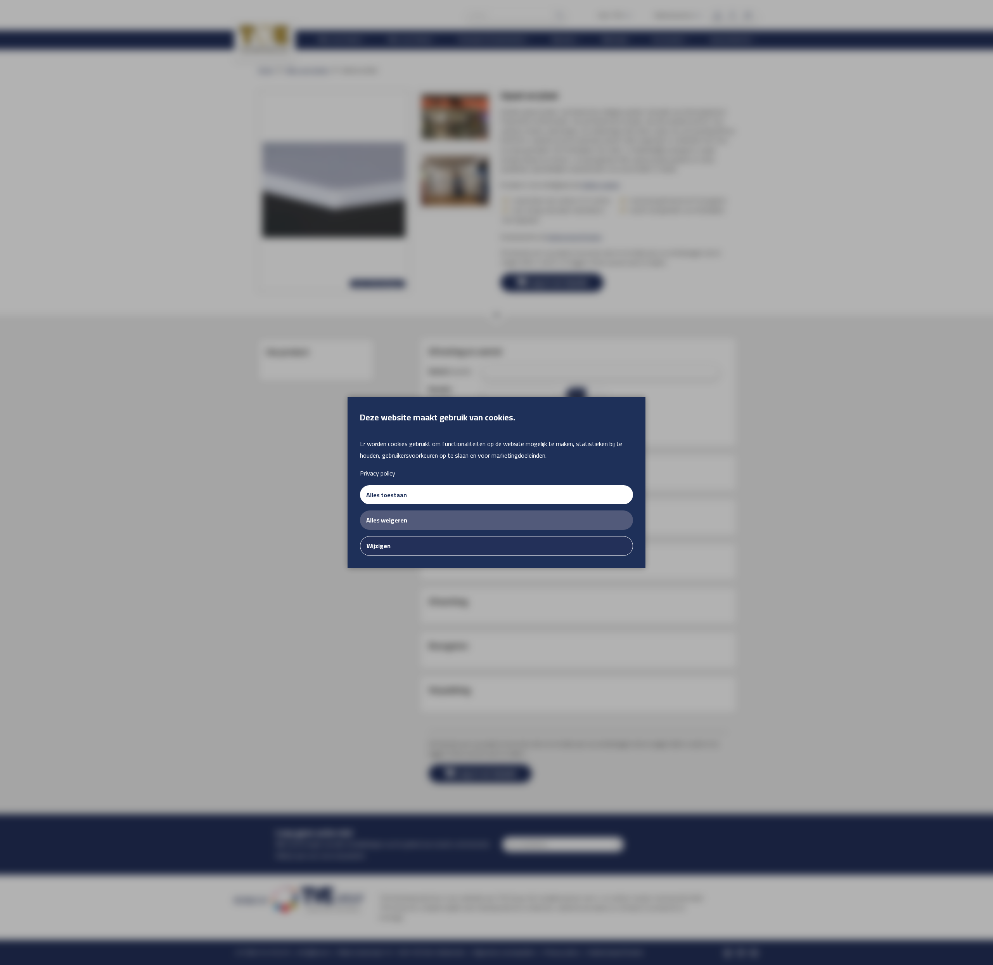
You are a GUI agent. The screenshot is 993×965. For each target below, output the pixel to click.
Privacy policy (377, 473)
